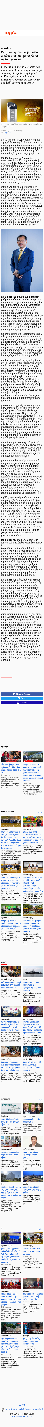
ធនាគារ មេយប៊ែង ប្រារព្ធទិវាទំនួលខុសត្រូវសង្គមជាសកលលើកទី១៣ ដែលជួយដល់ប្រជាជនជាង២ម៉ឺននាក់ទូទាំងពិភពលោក (32, 926)
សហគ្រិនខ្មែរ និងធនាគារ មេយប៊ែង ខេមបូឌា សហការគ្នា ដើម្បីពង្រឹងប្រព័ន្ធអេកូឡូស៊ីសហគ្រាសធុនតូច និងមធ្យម (11, 924)
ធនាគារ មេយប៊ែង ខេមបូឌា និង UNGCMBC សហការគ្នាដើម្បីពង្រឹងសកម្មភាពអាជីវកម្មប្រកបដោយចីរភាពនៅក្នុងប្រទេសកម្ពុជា (11, 883)
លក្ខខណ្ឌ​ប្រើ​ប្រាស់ (38, 1409)
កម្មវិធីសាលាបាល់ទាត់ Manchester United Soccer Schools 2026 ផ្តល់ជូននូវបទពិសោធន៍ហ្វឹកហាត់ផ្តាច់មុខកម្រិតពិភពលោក (33, 837)
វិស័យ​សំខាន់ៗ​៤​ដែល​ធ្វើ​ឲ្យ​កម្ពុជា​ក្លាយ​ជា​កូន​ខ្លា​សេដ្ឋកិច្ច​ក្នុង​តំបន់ (32, 1189)
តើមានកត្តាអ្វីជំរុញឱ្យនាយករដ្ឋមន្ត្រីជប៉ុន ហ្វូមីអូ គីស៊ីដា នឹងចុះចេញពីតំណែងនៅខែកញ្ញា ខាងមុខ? (11, 768)
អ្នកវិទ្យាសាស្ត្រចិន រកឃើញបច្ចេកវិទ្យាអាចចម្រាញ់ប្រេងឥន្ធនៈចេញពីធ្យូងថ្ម (31, 1341)
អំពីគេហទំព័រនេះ (10, 1409)
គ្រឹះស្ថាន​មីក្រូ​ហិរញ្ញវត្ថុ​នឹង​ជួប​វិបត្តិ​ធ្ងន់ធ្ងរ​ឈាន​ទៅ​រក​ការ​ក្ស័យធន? (10, 1154)
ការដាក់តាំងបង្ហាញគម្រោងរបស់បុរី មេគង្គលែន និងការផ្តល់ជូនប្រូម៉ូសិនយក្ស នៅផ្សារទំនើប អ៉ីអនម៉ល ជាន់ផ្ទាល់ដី (10, 1026)
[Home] (11, 33)
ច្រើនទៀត (39, 1100)
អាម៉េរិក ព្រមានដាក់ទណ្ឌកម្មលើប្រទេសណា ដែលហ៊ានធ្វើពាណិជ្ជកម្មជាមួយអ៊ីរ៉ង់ (33, 1296)
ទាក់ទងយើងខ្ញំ (20, 1409)
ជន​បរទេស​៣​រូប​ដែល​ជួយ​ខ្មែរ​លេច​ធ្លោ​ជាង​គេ (31, 1121)
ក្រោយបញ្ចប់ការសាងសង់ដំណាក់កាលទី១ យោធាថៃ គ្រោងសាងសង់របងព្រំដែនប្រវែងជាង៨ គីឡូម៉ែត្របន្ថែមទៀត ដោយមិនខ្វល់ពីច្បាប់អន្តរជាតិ (10, 1345)
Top (23, 1405)
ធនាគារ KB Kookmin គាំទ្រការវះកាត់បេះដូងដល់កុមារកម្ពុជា (31, 1251)
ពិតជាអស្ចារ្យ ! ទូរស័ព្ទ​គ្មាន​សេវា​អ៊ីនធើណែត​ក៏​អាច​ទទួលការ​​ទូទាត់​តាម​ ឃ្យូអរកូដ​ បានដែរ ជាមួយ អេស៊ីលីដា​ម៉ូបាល (10, 1066)
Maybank (7, 133)
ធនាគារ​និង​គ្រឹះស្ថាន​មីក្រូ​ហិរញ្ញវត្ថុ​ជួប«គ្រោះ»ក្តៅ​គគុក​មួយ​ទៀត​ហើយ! (11, 1122)
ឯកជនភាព (28, 1409)
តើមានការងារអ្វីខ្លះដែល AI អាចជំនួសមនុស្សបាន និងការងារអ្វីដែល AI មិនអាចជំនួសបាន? (32, 1066)
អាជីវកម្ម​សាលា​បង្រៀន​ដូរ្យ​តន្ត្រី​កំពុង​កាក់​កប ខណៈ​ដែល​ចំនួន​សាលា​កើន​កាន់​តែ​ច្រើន (11, 985)
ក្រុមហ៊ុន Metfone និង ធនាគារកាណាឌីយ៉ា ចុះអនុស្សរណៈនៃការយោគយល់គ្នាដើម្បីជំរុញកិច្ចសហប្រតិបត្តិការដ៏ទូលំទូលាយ (11, 1299)
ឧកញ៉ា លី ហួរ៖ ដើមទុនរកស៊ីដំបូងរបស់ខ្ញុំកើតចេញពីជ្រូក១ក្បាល (32, 1154)
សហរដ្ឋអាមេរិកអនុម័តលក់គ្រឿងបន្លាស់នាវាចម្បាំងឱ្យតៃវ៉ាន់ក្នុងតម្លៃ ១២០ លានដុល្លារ (32, 986)
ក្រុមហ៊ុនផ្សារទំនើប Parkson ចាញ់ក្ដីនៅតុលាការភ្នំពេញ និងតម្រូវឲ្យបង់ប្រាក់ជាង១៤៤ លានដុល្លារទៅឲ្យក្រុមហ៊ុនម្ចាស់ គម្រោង (11, 1192)
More (40, 813)
